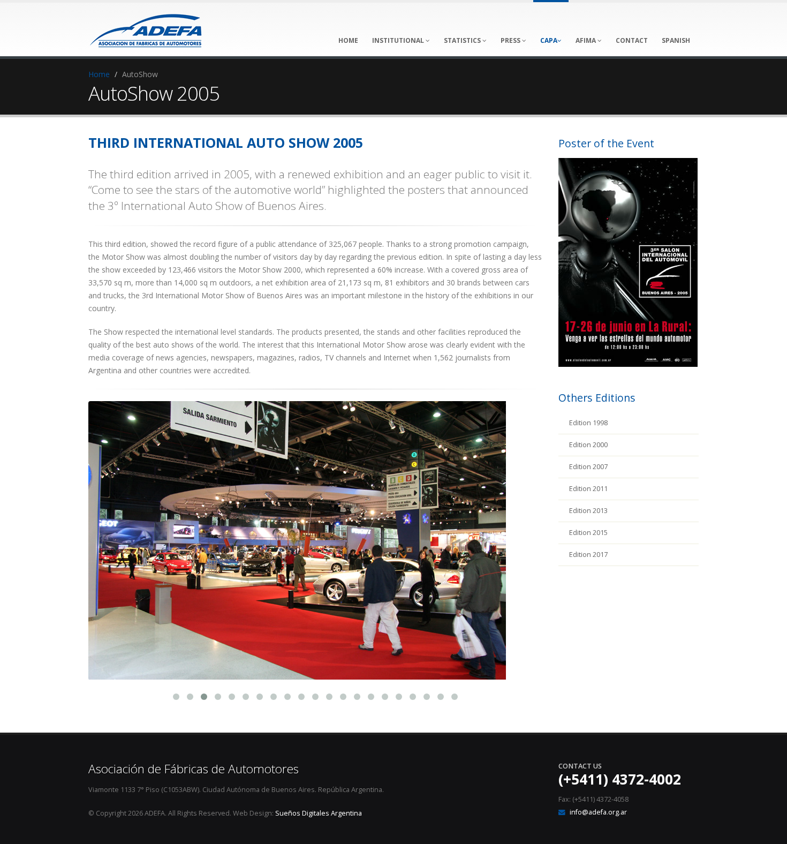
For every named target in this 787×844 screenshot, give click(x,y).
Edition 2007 (588, 466)
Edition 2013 (588, 510)
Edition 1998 (588, 422)
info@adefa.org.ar (598, 812)
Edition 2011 (588, 488)
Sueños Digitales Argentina (318, 813)
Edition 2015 (588, 532)
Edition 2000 (588, 444)
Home (99, 74)
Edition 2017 (588, 554)
